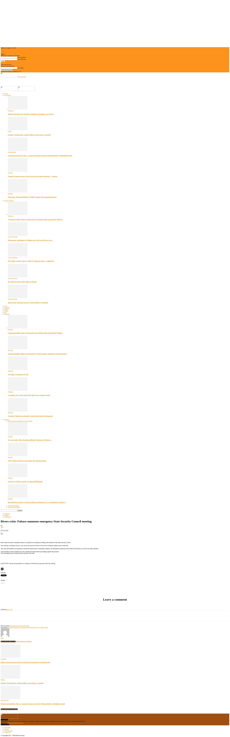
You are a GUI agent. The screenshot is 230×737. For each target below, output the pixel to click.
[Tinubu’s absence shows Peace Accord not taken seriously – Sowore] (17, 171)
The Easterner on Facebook (9, 709)
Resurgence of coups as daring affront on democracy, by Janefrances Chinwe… (37, 502)
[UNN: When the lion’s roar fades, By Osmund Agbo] (17, 455)
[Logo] (9, 90)
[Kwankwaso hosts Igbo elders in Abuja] (17, 277)
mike (2, 527)
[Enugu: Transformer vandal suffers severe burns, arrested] (17, 130)
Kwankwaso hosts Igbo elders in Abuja (22, 282)
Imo (5, 312)
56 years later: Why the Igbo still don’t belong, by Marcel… (30, 440)
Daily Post (9, 609)
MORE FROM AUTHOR (23, 641)
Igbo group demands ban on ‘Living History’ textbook (28, 303)
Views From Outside (26, 421)
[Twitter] (10, 536)
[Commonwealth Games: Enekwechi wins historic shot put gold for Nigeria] (17, 214)
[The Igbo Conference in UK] (17, 369)
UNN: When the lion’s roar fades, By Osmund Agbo (27, 461)
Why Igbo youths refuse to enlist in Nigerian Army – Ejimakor (31, 261)
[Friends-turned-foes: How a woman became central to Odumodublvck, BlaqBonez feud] (17, 150)
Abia (5, 306)
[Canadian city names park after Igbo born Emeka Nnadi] (17, 390)
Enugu (10, 131)
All (9, 421)
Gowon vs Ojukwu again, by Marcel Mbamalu (25, 481)
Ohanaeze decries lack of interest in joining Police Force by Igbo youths (27, 627)
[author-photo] (5, 636)
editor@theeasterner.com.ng (15, 723)
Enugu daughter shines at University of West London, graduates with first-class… (38, 354)
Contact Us (7, 732)
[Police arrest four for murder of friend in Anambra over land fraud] (17, 109)
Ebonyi (6, 309)
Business (10, 193)
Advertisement (8, 731)
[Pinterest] (17, 536)
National (10, 173)
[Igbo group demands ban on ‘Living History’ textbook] (17, 297)
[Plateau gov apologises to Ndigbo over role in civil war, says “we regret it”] (17, 235)
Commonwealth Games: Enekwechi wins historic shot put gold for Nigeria (35, 219)
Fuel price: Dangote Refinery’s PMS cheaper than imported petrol (32, 197)
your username (21, 57)
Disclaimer (7, 727)
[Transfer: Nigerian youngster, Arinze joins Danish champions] (17, 411)
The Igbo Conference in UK (18, 374)
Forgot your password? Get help (10, 63)
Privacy (6, 729)
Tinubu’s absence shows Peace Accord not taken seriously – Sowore (32, 176)
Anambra (10, 110)
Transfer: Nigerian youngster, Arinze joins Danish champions (30, 416)
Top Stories (7, 95)
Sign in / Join (8, 51)
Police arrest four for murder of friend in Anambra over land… (31, 114)
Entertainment (12, 152)
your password (21, 59)
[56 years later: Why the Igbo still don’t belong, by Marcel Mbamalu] (17, 435)
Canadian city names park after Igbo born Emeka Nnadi (29, 395)
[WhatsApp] (23, 536)
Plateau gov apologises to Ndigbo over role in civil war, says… (30, 240)
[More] (30, 536)
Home (6, 93)
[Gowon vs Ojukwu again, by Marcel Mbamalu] (17, 476)
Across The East (9, 200)
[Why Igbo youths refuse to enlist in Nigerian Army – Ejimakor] (17, 256)
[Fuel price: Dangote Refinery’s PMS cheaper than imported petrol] (17, 192)
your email (20, 68)
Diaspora (10, 216)
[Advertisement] (33, 82)
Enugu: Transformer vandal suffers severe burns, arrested (29, 135)
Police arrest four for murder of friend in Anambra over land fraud (25, 662)
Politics (6, 515)
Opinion (6, 419)
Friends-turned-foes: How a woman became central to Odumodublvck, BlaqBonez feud (40, 156)
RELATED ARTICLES (8, 641)
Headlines (7, 513)
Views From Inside (15, 421)
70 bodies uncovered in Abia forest (19, 626)
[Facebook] (4, 536)
